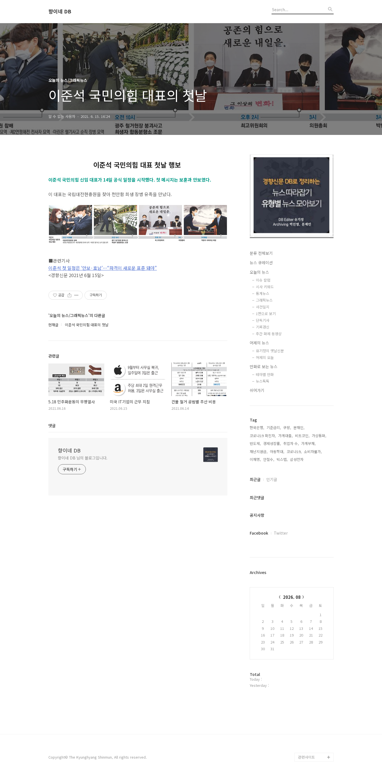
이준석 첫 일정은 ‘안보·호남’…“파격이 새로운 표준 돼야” (102, 268)
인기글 (271, 479)
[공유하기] (69, 295)
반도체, (255, 443)
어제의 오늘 (265, 357)
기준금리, (274, 427)
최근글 (255, 479)
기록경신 (262, 327)
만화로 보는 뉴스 (263, 366)
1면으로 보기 (266, 313)
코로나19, (294, 451)
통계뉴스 (262, 293)
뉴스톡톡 (262, 381)
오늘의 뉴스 (259, 272)
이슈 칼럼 (263, 280)
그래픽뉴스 (264, 300)
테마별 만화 (265, 374)
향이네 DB (59, 11)
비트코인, (302, 435)
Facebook (259, 533)
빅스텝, (282, 459)
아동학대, (277, 451)
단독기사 (262, 320)
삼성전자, (297, 459)
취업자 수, (291, 443)
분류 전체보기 (261, 253)
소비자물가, (313, 451)
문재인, (299, 427)
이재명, (255, 459)
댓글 (52, 425)
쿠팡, (287, 427)
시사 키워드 (265, 286)
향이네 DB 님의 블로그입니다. (82, 458)
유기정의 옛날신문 (270, 350)
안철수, (268, 459)
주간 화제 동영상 (269, 333)
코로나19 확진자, (263, 435)
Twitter (281, 533)
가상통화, (319, 435)
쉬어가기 (257, 390)
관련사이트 (306, 757)
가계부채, (308, 443)
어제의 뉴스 (259, 343)
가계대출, (285, 435)
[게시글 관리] (76, 295)
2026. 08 (292, 597)
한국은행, (257, 427)
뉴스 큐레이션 (261, 262)
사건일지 (262, 306)
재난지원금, (259, 451)
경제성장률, (272, 443)
